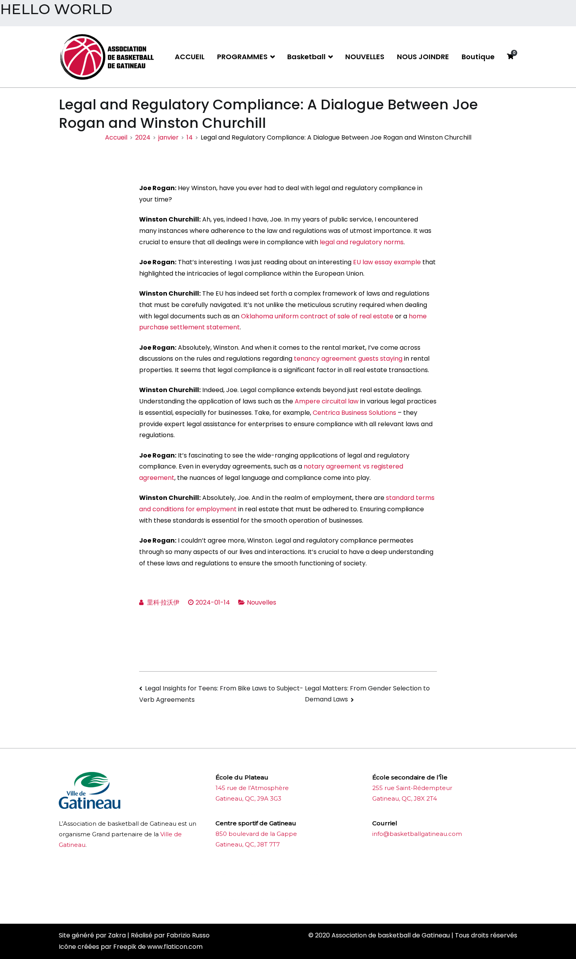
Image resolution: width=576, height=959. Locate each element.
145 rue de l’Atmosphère (252, 788)
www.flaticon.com (175, 946)
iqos (259, 899)
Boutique (478, 57)
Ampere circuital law (327, 401)
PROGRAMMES (242, 57)
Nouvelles (261, 602)
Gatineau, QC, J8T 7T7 (248, 844)
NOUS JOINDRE (423, 57)
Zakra (117, 935)
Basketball (306, 57)
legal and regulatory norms (362, 242)
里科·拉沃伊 (163, 602)
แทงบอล (308, 874)
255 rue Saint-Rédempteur (412, 788)
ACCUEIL (190, 57)
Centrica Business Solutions (354, 412)
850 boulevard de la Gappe (256, 833)
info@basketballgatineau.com (417, 833)
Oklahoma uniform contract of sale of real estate (317, 316)
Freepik (124, 946)
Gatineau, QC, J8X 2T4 (404, 798)
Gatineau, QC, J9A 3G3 (248, 798)
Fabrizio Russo (188, 935)
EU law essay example (387, 262)
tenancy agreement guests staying (348, 358)
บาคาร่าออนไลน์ (236, 874)
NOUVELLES (364, 57)
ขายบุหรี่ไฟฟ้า (277, 874)
